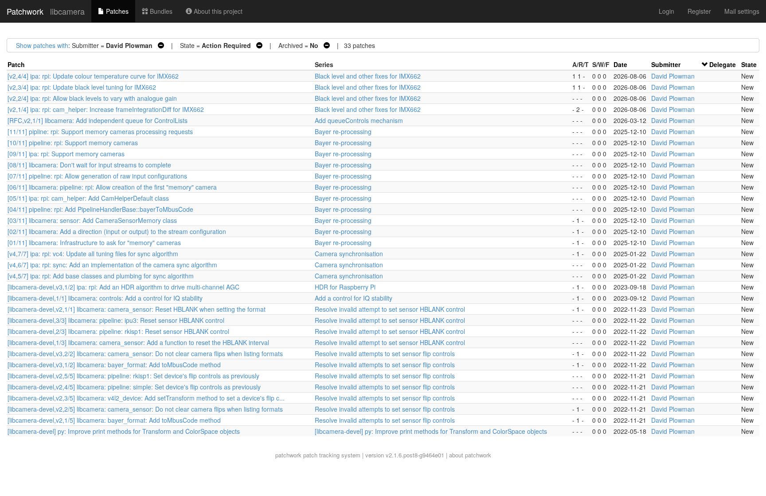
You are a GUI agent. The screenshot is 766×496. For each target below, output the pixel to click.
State (749, 64)
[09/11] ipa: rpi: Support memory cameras (66, 153)
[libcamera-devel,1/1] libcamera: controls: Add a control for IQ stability (105, 298)
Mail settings (741, 11)
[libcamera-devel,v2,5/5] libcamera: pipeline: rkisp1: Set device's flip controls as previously (133, 375)
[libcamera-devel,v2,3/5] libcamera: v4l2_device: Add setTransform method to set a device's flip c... (146, 397)
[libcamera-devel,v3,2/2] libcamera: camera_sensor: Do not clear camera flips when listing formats (145, 353)
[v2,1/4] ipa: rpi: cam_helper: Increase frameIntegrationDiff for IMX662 (106, 109)
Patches (116, 11)
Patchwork (25, 11)
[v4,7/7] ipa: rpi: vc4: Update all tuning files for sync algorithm (93, 253)
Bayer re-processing (343, 131)
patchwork (288, 455)
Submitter (665, 64)
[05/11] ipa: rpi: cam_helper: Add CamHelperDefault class (88, 198)
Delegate (722, 64)
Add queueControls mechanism (359, 120)
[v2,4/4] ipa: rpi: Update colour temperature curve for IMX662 (93, 75)
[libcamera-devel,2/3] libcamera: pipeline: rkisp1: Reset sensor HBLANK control (118, 331)
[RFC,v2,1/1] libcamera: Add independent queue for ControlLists (98, 120)
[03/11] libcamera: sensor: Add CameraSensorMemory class (92, 220)
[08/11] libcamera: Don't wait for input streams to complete (89, 164)
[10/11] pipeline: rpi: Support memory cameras (73, 142)
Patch (16, 64)
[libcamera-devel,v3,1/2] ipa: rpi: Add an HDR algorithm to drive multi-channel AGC (123, 286)
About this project (217, 11)
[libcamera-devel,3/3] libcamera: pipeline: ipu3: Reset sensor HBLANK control (116, 320)
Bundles (160, 11)
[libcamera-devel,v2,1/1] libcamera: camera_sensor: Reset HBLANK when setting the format (137, 309)
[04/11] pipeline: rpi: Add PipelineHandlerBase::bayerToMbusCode (100, 209)
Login (666, 11)
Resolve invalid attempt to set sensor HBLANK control (390, 309)
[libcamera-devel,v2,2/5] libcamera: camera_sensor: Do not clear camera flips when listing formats (145, 409)
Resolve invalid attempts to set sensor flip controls (385, 353)
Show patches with (42, 45)
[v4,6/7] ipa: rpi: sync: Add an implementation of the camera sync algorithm (112, 264)
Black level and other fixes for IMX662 (368, 75)
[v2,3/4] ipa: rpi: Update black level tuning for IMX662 (82, 87)
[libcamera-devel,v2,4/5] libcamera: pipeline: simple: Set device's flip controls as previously (134, 386)
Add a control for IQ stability (353, 298)
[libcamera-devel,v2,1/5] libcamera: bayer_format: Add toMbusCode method (114, 420)
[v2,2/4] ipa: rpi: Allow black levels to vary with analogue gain (92, 98)
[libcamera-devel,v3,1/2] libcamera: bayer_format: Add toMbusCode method (114, 364)
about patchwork (470, 455)
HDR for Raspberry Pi (345, 286)
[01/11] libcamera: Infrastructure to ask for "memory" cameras (94, 242)
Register (699, 11)
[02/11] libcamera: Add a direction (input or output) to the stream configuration (117, 231)
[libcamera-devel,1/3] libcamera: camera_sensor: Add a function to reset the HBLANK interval (138, 342)
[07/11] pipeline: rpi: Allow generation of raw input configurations (97, 175)
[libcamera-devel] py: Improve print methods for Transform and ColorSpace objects (124, 431)
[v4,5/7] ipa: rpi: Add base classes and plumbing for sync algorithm (101, 275)
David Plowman (673, 75)
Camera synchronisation (349, 253)
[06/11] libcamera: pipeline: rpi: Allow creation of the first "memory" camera (112, 187)
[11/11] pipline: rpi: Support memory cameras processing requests (100, 131)
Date (620, 64)
